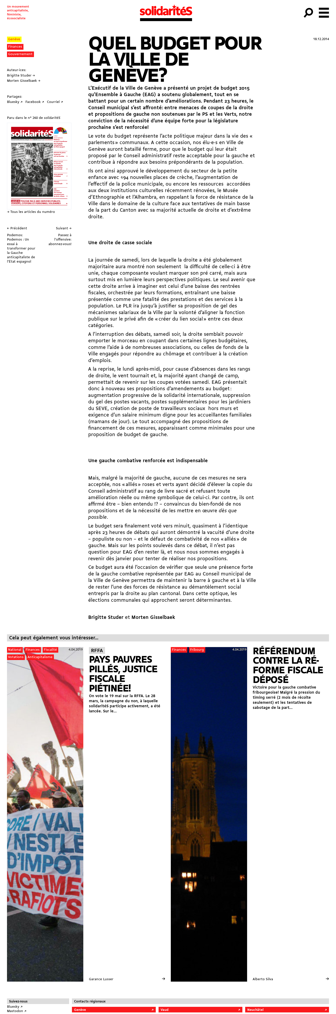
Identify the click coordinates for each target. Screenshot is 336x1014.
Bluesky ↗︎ (15, 1007)
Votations (15, 657)
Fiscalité (50, 650)
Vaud (165, 1010)
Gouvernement (20, 54)
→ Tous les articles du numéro (31, 212)
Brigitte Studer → (21, 75)
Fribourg (197, 650)
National (14, 650)
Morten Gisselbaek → (23, 81)
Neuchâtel (255, 1010)
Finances (15, 46)
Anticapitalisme (40, 657)
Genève (14, 39)
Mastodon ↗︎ (16, 1011)
